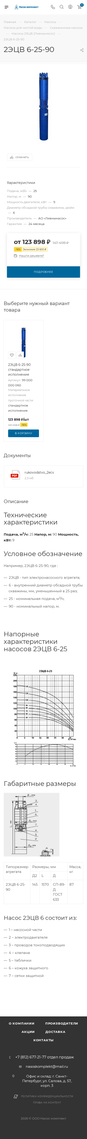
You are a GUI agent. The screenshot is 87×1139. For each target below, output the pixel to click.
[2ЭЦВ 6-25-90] (43, 106)
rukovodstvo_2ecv (39, 472)
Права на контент (47, 1102)
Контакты (43, 1040)
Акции (28, 1032)
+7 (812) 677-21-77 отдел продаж (44, 1057)
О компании (22, 1023)
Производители (61, 1023)
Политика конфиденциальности (47, 1096)
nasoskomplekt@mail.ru (47, 1066)
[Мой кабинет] (70, 7)
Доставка (55, 1032)
